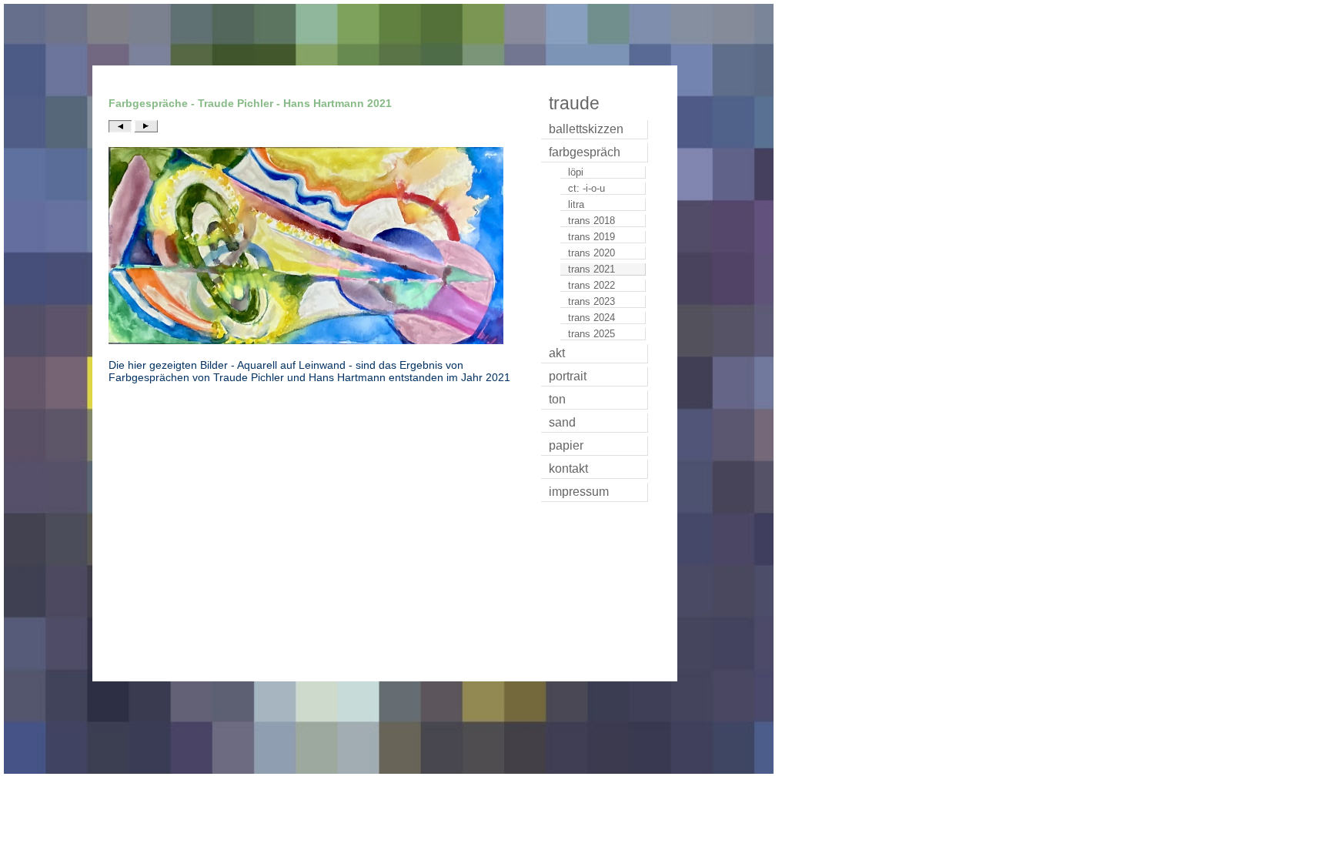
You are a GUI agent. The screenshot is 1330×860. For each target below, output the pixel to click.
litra (576, 204)
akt (557, 353)
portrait (567, 376)
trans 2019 (591, 237)
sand (562, 422)
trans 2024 (591, 317)
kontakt (568, 468)
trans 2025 (591, 334)
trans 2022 (591, 285)
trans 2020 (591, 253)
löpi (575, 172)
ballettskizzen (586, 129)
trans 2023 (591, 301)
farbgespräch (584, 152)
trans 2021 (591, 269)
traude (574, 103)
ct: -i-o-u (586, 188)
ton (557, 399)
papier (566, 445)
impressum (579, 491)
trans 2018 (591, 220)
